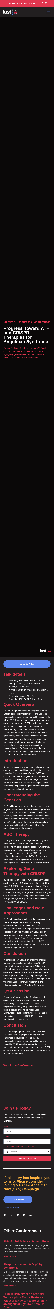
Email (6, 1136)
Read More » (9, 1256)
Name (6, 1126)
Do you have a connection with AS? (19, 1146)
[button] (48, 12)
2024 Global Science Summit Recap (26, 1241)
